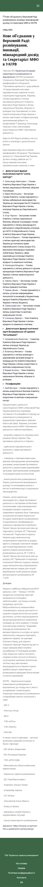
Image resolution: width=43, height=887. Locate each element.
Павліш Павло (11, 281)
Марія (8, 194)
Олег (18, 305)
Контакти (21, 877)
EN (21, 882)
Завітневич (21, 181)
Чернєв (13, 215)
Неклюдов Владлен (14, 265)
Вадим (8, 370)
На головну (21, 863)
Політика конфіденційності (21, 873)
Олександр (10, 181)
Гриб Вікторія (11, 388)
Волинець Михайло (14, 351)
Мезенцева (16, 194)
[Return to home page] (19, 5)
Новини (21, 868)
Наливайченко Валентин (16, 339)
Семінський (10, 305)
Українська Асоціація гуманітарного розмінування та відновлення (19, 74)
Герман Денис (11, 290)
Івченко (15, 370)
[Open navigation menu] (38, 5)
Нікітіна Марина (12, 237)
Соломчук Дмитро (13, 318)
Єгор (7, 215)
